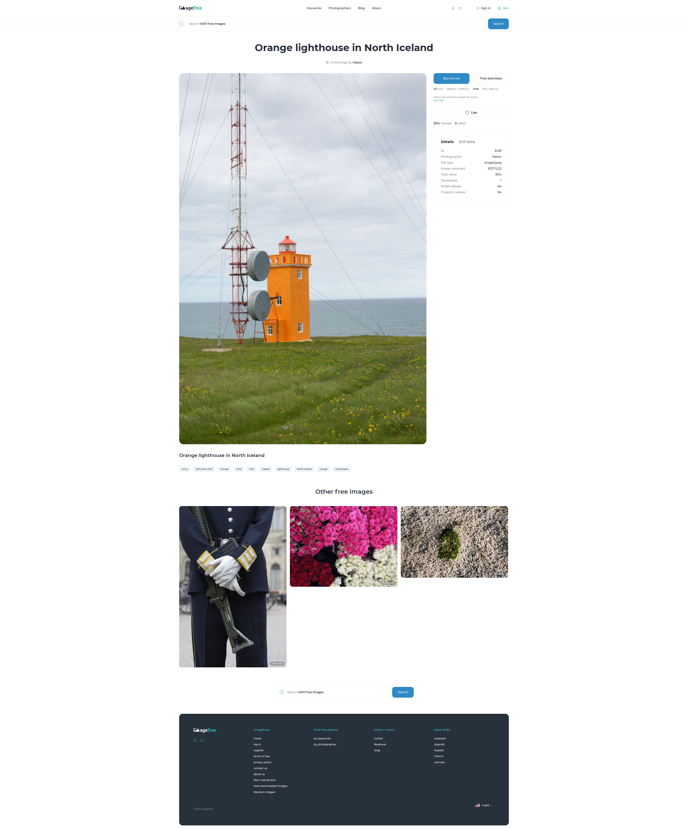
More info (439, 100)
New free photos (265, 780)
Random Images (264, 792)
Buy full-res (451, 78)
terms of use (262, 756)
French (439, 756)
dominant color (204, 469)
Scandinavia (341, 469)
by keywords (322, 738)
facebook (380, 744)
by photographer (325, 744)
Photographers (340, 8)
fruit (251, 469)
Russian (439, 750)
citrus (185, 469)
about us (259, 774)
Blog (361, 8)
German (439, 762)
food (238, 469)
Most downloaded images (270, 786)
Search (498, 23)
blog (377, 750)
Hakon (357, 62)
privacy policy (262, 762)
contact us (260, 768)
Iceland (266, 469)
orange (323, 469)
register (259, 750)
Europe (224, 469)
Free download (491, 78)
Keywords (314, 8)
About (376, 8)
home (257, 738)
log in (257, 744)
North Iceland (304, 469)
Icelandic (440, 738)
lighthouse (283, 469)
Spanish (439, 744)
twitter (378, 738)
